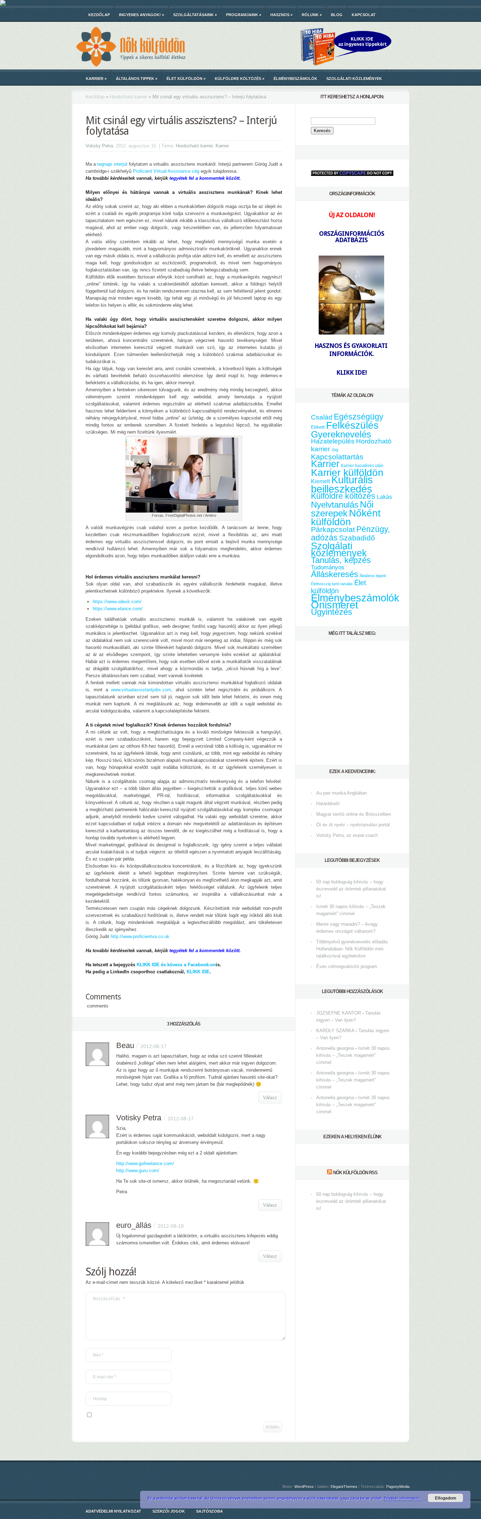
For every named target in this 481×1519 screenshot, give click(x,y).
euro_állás (133, 1225)
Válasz (270, 1097)
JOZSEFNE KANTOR (338, 1013)
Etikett (318, 427)
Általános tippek (136, 78)
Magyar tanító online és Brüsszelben (353, 814)
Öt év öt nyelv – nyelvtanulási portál (353, 824)
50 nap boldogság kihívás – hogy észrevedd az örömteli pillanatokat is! (351, 889)
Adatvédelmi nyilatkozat (113, 1511)
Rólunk (312, 15)
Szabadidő (357, 538)
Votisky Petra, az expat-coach (347, 835)
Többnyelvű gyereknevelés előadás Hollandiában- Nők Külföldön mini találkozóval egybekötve (352, 948)
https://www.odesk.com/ (117, 601)
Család (321, 417)
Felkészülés (352, 425)
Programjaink (243, 15)
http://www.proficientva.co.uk (140, 936)
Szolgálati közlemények (354, 78)
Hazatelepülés (333, 441)
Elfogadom (445, 1498)
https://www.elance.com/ (118, 608)
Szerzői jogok (168, 1511)
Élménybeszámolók (295, 78)
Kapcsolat (364, 15)
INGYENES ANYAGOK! (141, 15)
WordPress (304, 1486)
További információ (402, 1498)
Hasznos (281, 15)
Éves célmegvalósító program (346, 966)
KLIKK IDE (198, 971)
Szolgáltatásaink (195, 15)
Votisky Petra (99, 145)
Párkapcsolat (333, 529)
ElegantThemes (344, 1486)
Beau (125, 1045)
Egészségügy (358, 416)
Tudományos (327, 567)
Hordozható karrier (128, 96)
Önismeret (334, 605)
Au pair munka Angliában (341, 793)
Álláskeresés (334, 574)
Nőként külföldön (346, 517)
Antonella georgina (335, 1048)
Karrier (96, 78)
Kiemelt (320, 481)
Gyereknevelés (341, 434)
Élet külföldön (186, 78)
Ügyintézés (331, 612)
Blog (337, 15)
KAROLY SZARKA (335, 1030)
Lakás (384, 497)
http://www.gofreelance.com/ (145, 1163)
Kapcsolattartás (337, 457)
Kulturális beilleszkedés (342, 484)
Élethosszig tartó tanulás (332, 584)
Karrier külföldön (347, 472)
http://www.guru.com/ (137, 1170)
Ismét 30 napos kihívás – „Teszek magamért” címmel (353, 1055)
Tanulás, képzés (341, 560)
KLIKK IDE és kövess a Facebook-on (176, 964)
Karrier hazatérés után (362, 465)
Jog (334, 449)
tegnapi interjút (112, 164)
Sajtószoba (209, 1511)
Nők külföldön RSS (355, 1172)
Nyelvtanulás (334, 504)
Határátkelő (327, 803)
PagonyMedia (398, 1486)
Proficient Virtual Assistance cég (166, 171)
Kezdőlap (99, 15)
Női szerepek (342, 509)
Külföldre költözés (239, 78)
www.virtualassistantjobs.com (141, 689)
